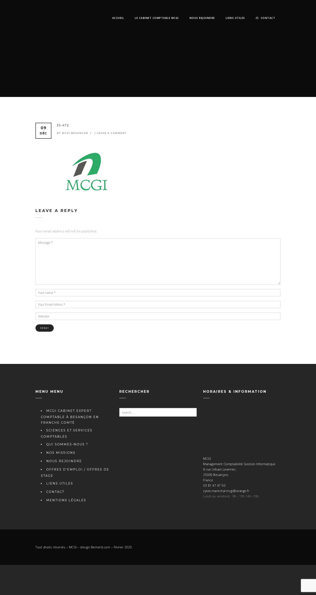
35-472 (63, 125)
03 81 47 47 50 (214, 485)
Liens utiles (235, 18)
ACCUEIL (118, 18)
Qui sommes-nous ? (67, 444)
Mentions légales (66, 500)
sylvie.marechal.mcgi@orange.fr (226, 491)
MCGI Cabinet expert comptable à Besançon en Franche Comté (70, 417)
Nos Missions (60, 453)
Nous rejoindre (202, 18)
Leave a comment (112, 133)
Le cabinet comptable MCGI (157, 18)
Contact (267, 18)
